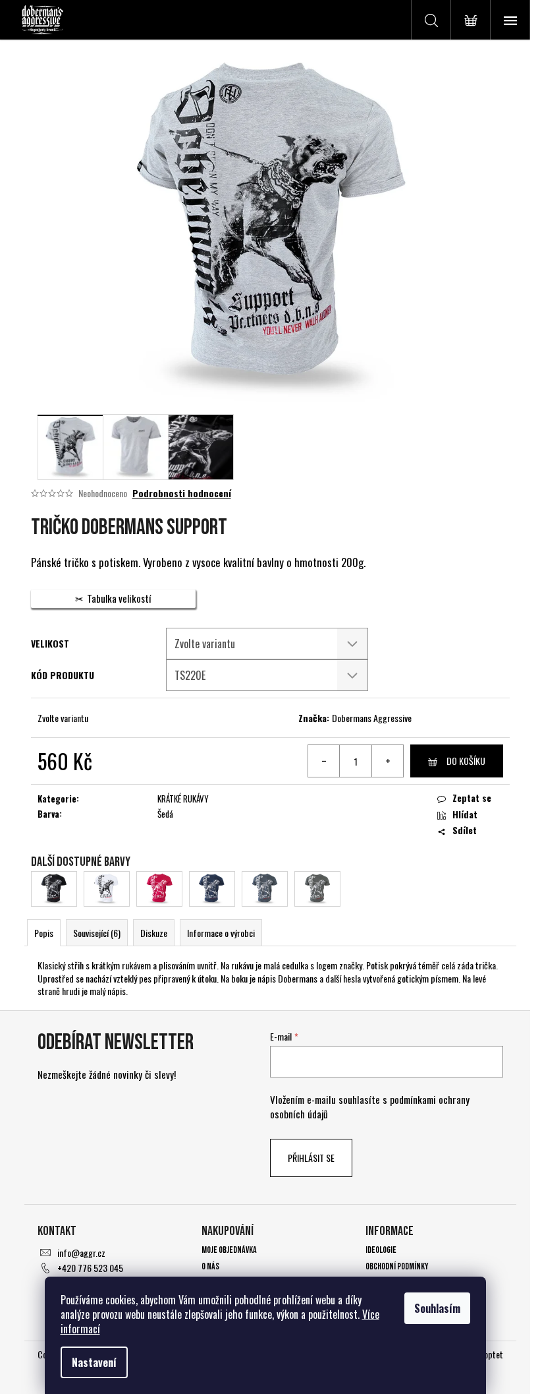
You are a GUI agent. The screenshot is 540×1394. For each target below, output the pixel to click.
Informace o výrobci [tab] (221, 933)
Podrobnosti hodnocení (181, 493)
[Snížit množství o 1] (324, 761)
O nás (210, 1266)
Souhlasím (437, 1308)
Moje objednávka (229, 1250)
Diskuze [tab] (153, 933)
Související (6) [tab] (97, 933)
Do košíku (465, 761)
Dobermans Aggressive (372, 718)
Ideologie (380, 1250)
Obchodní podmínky (397, 1266)
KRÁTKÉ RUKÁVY (183, 798)
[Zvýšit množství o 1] (387, 761)
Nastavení (94, 1362)
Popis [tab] (43, 933)
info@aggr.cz (81, 1252)
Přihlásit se (311, 1158)
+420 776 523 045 (90, 1268)
